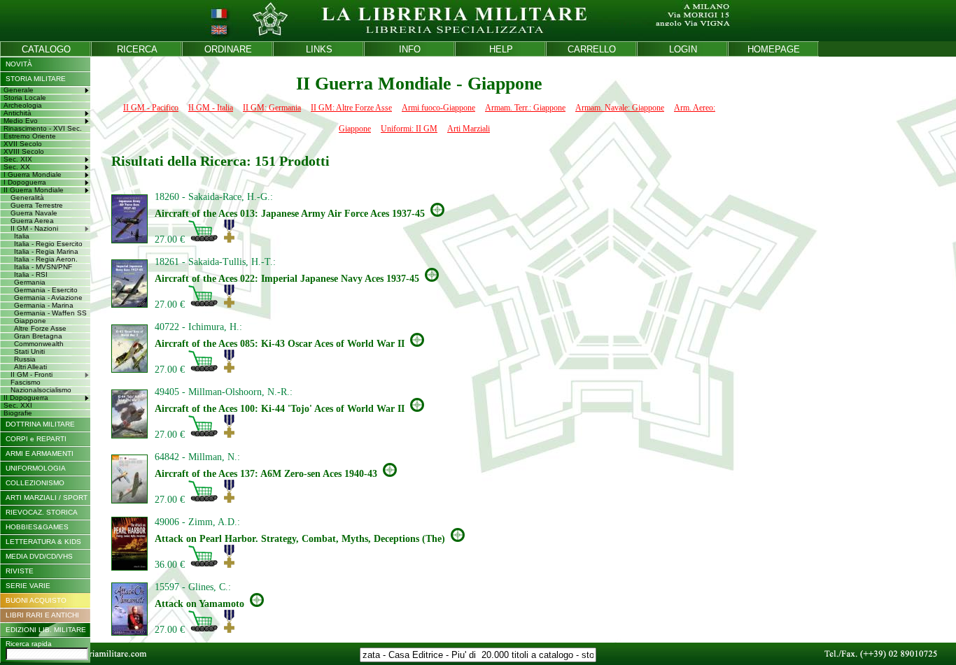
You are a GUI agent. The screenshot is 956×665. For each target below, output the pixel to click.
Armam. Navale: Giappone (619, 108)
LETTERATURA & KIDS (43, 541)
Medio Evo (20, 120)
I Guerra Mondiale (32, 174)
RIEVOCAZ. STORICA (42, 512)
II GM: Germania (272, 108)
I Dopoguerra (24, 182)
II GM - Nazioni (34, 228)
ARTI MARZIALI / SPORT (46, 497)
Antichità (17, 113)
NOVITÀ (19, 64)
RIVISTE (20, 571)
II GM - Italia (210, 108)
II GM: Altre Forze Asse (351, 108)
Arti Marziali (468, 129)
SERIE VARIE (28, 585)
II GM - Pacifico (150, 108)
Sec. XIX (17, 159)
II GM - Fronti (31, 374)
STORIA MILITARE (36, 79)
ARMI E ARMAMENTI (39, 453)
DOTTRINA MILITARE (40, 424)
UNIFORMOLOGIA (36, 468)
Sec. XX (16, 167)
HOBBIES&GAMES (37, 527)
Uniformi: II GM (409, 129)
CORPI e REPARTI (36, 439)
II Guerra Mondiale (33, 190)
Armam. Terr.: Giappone (525, 108)
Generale (18, 90)
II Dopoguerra (25, 397)
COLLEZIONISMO (35, 483)
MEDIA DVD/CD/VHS (39, 556)
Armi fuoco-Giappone (438, 108)
